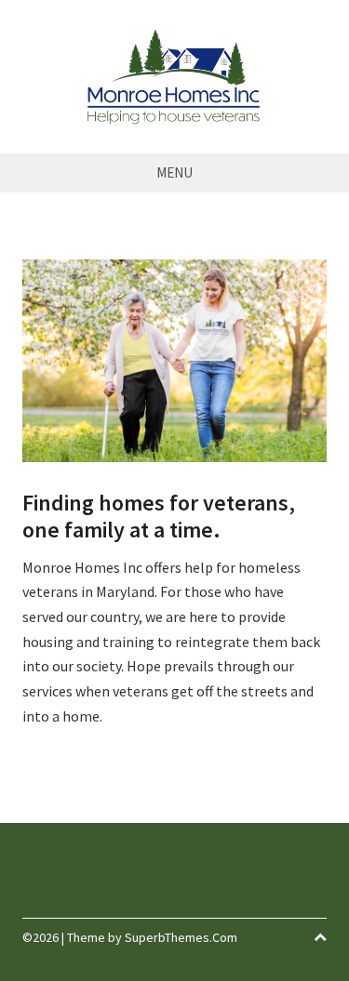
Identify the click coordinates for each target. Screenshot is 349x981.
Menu (174, 172)
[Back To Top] (320, 938)
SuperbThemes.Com (181, 937)
